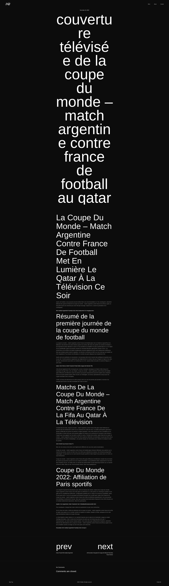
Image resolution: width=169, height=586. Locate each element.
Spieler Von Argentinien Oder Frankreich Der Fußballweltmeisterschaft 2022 (76, 504)
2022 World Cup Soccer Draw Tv (64, 444)
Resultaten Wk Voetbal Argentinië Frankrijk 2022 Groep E (71, 527)
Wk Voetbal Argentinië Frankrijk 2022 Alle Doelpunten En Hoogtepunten (75, 310)
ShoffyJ (82, 582)
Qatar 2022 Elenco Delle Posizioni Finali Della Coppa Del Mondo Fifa (74, 366)
